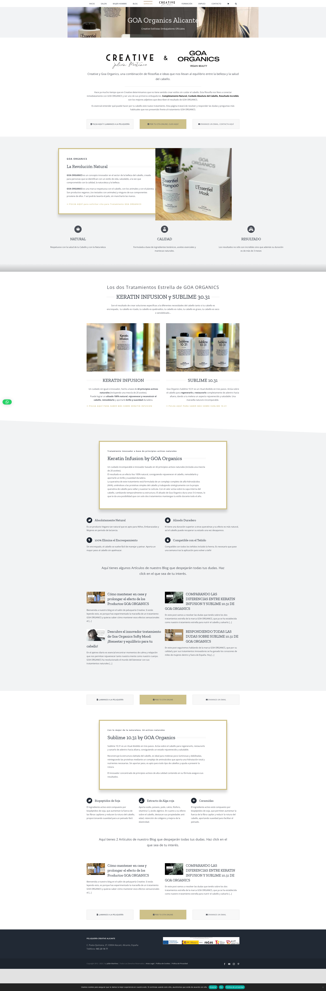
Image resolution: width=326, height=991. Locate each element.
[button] (220, 3)
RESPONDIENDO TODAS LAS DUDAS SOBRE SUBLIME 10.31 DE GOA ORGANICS (212, 636)
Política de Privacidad (180, 963)
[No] (323, 987)
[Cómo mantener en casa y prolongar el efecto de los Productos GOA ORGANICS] (96, 597)
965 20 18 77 (102, 948)
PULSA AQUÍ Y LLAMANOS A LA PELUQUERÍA (111, 124)
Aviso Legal (150, 963)
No (221, 987)
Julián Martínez (112, 963)
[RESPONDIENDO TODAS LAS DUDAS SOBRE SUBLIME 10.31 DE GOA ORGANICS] (174, 635)
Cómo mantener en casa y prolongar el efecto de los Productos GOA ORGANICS (128, 599)
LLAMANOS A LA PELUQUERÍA (110, 699)
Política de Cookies (163, 963)
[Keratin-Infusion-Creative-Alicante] (123, 324)
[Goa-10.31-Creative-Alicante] (202, 324)
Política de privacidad (235, 987)
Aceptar (213, 987)
